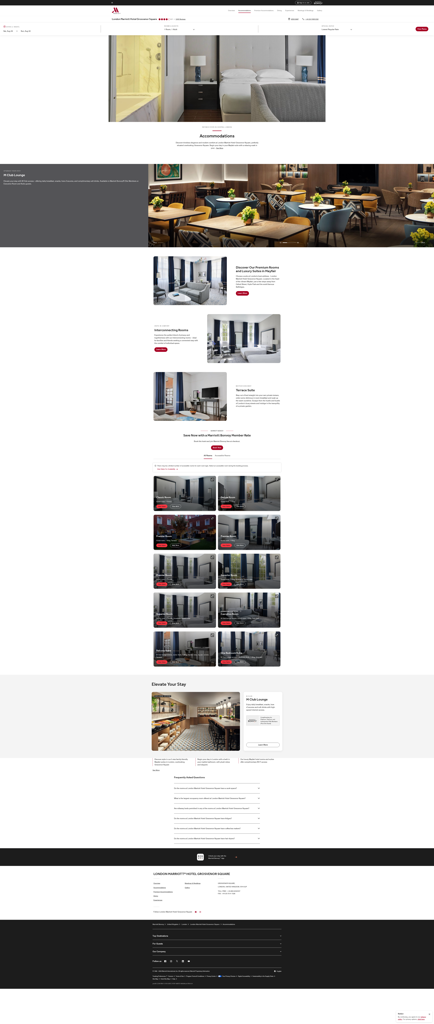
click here (421, 1019)
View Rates (162, 506)
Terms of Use (180, 976)
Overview (231, 10)
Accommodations (244, 10)
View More (175, 506)
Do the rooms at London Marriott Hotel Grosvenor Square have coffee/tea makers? (207, 828)
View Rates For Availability (166, 469)
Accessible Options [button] (230, 611)
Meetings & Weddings (305, 10)
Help (173, 979)
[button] (303, 3)
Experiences (289, 10)
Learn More (242, 293)
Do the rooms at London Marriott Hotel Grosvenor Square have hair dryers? (204, 838)
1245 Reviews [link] (180, 19)
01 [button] (281, 243)
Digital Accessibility (244, 976)
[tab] (208, 455)
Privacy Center (211, 976)
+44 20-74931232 (311, 19)
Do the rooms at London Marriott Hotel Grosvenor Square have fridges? (203, 818)
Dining (279, 10)
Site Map (155, 979)
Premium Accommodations (264, 10)
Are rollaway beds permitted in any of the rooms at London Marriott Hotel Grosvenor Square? (211, 808)
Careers (170, 976)
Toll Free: (229, 891)
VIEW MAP (295, 19)
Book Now (217, 448)
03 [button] (298, 243)
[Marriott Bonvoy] (317, 2)
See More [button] (219, 148)
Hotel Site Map (165, 979)
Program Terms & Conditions (195, 976)
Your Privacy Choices (228, 976)
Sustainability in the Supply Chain (263, 976)
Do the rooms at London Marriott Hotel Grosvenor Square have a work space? (205, 788)
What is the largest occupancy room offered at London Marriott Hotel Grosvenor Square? (209, 798)
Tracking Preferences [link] (159, 976)
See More (156, 770)
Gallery (319, 10)
